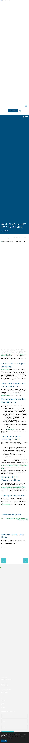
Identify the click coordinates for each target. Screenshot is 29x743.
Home (2, 238)
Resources (3, 700)
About (2, 703)
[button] (3, 561)
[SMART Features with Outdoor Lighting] (14, 524)
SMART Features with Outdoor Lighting (12, 535)
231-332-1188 (5, 684)
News (2, 701)
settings (11, 738)
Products (3, 698)
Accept (4, 740)
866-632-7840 (5, 691)
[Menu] (26, 106)
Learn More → (4, 547)
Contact (3, 704)
